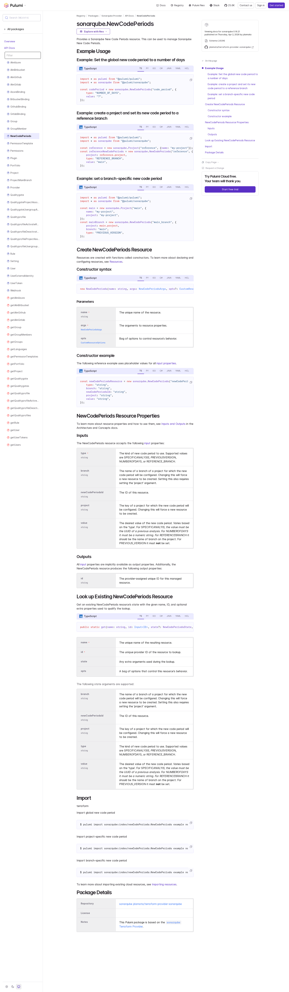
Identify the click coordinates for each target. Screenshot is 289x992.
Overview (9, 41)
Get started (276, 5)
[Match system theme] (18, 986)
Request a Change (215, 168)
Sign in (261, 5)
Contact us (246, 5)
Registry (179, 5)
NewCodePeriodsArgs (152, 289)
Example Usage (214, 68)
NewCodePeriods (146, 16)
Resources (116, 261)
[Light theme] (6, 986)
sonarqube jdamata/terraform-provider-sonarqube (150, 904)
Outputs (212, 134)
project (85, 505)
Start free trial (230, 189)
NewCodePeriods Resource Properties (227, 122)
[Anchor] (156, 23)
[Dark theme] (12, 986)
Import (208, 146)
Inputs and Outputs (173, 423)
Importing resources (164, 884)
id (82, 578)
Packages (93, 16)
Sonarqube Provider (112, 16)
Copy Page (211, 162)
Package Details (214, 152)
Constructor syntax (219, 110)
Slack (216, 5)
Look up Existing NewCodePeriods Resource (230, 140)
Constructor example (220, 116)
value (84, 522)
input (147, 443)
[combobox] (22, 17)
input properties (166, 363)
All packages (15, 29)
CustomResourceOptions (93, 343)
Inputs (211, 128)
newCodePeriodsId (92, 492)
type (83, 453)
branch (85, 470)
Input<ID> (141, 627)
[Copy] (191, 80)
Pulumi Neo (198, 5)
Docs (163, 5)
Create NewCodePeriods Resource (225, 104)
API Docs (9, 47)
